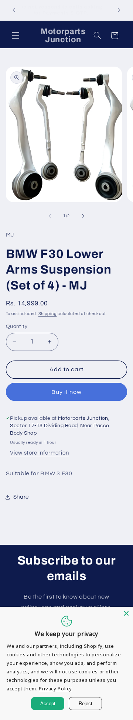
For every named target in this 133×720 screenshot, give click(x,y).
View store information (39, 453)
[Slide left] (50, 216)
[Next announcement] (119, 10)
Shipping (47, 314)
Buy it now (66, 392)
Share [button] (21, 497)
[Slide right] (83, 216)
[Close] (126, 613)
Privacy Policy (55, 688)
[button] (15, 35)
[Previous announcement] (14, 10)
